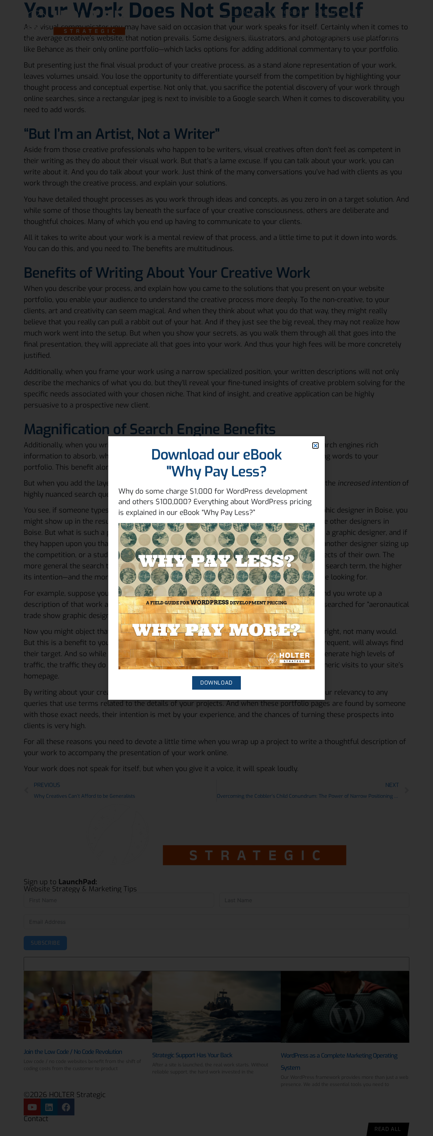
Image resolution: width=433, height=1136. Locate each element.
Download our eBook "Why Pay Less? (216, 463)
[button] (315, 445)
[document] (216, 568)
